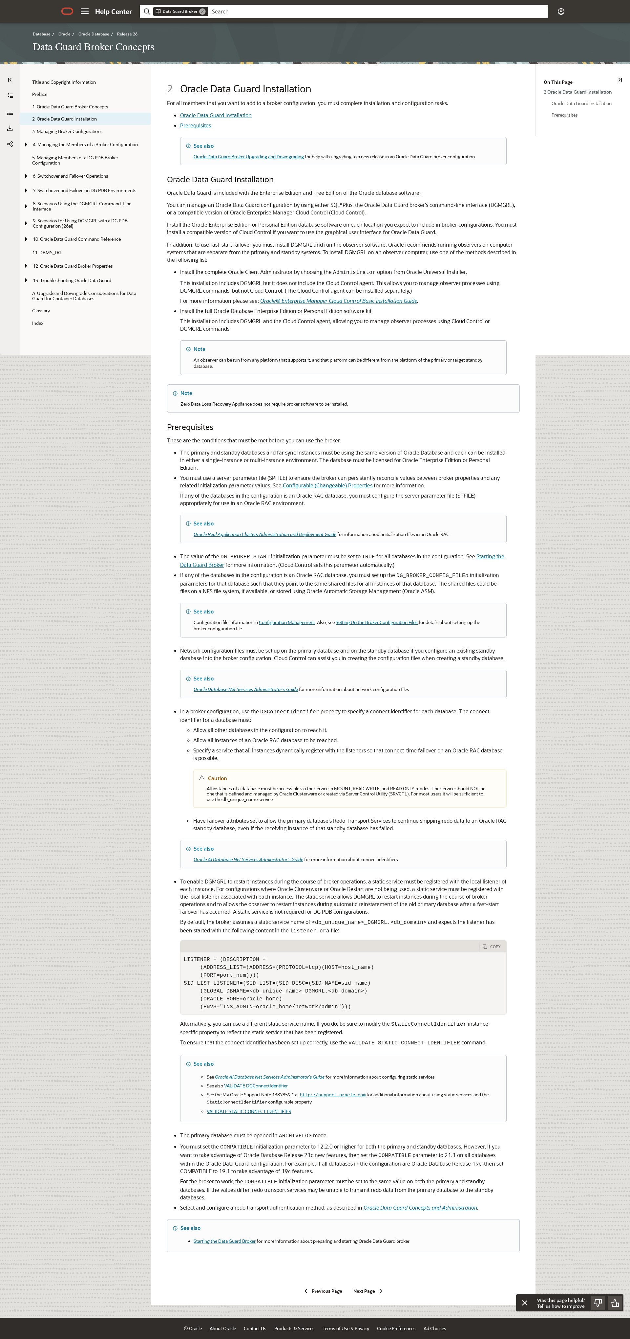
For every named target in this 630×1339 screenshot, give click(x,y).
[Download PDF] (10, 128)
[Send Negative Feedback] (598, 1303)
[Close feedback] (524, 1303)
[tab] (329, 946)
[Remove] (202, 11)
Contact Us (255, 1328)
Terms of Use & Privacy (346, 1328)
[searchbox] (378, 11)
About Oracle (223, 1328)
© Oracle (193, 1328)
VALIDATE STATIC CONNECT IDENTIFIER (249, 1111)
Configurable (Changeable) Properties (327, 485)
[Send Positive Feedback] (615, 1303)
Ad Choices (435, 1328)
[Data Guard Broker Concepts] (10, 113)
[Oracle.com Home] (67, 11)
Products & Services (294, 1328)
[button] (84, 11)
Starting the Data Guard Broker (225, 1241)
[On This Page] (620, 80)
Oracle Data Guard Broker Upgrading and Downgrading (249, 156)
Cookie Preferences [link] (396, 1328)
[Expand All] (10, 95)
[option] (583, 91)
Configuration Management (287, 622)
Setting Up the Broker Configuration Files (377, 622)
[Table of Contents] (10, 80)
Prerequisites (195, 125)
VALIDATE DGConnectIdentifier (256, 1085)
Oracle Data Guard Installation (216, 115)
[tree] (85, 202)
